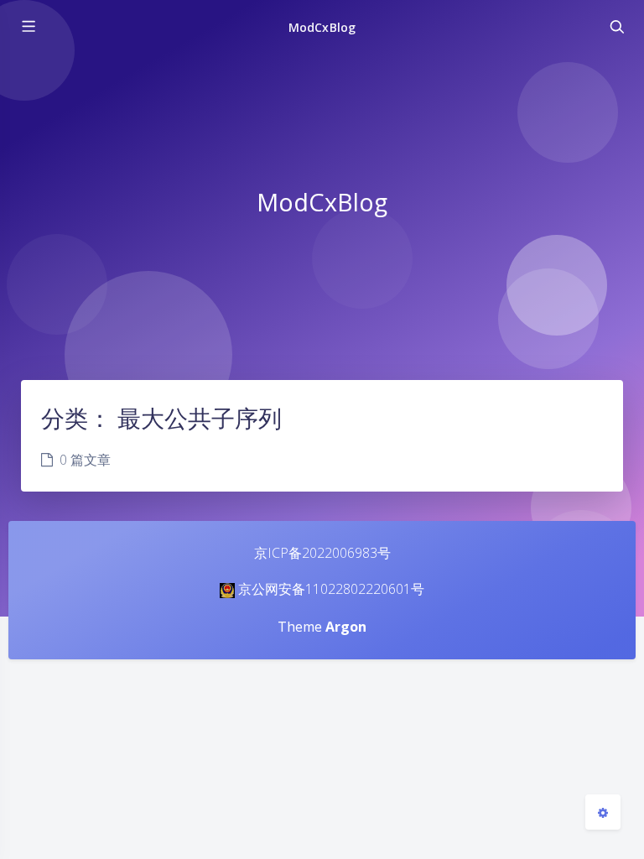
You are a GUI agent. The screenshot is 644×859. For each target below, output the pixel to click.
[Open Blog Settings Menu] (603, 812)
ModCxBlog (321, 27)
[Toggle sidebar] (27, 26)
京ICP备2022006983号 (322, 553)
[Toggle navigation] (616, 26)
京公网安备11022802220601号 (331, 588)
